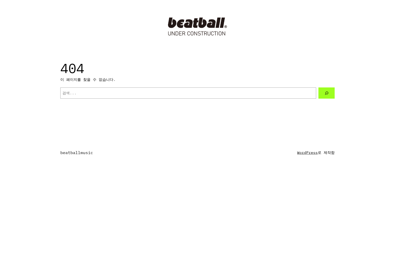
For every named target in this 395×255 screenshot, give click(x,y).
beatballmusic (76, 152)
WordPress (307, 152)
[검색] (326, 93)
